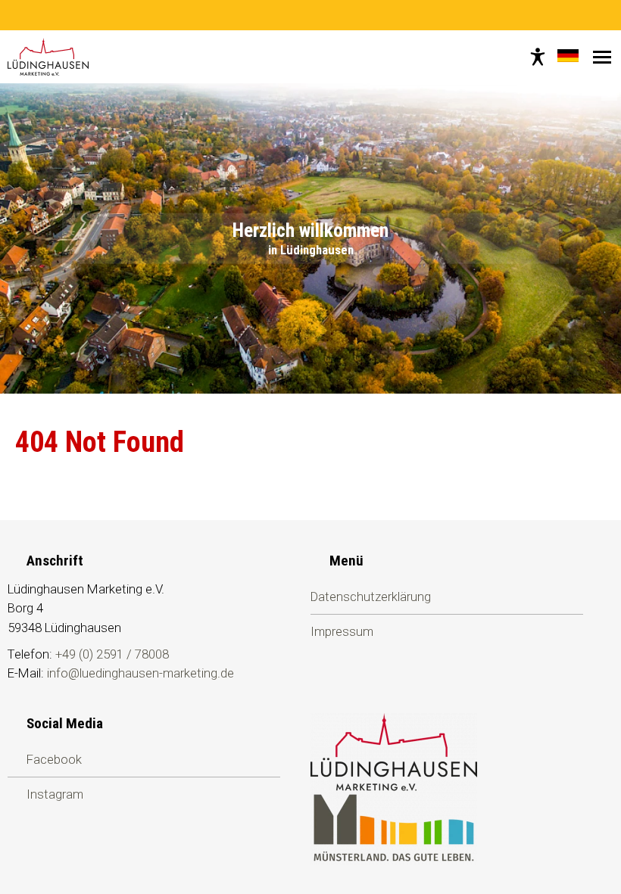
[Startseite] (48, 57)
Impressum (341, 631)
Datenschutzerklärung (370, 596)
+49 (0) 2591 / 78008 (112, 654)
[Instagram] (320, 15)
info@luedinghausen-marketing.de (140, 673)
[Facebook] (301, 15)
